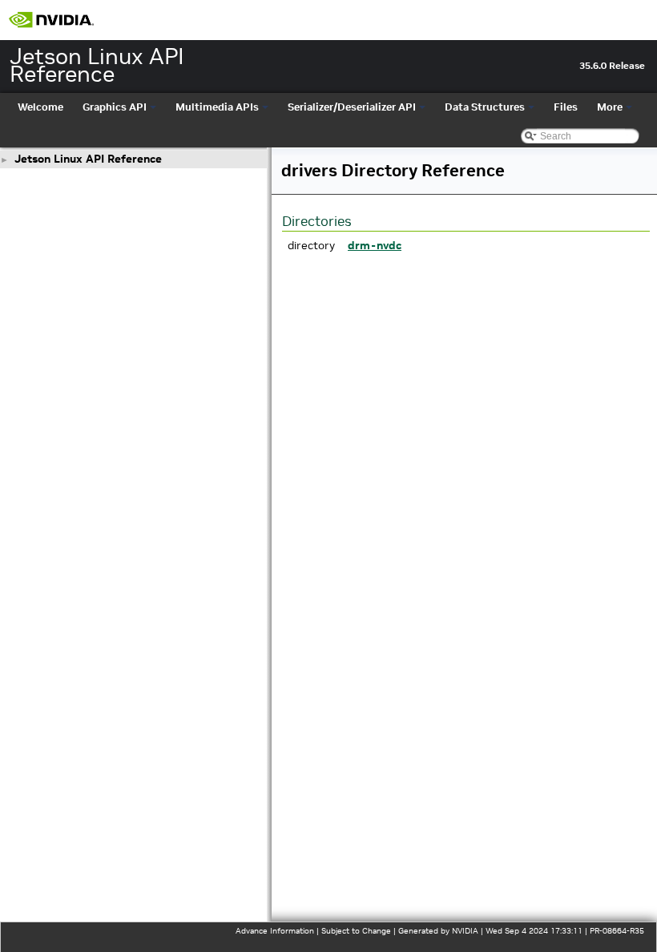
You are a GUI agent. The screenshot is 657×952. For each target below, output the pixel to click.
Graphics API (115, 107)
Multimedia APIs (217, 107)
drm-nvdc (374, 245)
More (610, 107)
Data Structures (485, 107)
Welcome (40, 107)
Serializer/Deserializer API (352, 107)
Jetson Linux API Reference (88, 158)
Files (566, 107)
